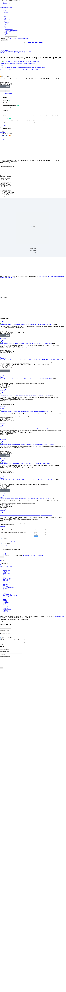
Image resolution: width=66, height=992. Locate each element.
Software (4, 599)
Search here (2, 37)
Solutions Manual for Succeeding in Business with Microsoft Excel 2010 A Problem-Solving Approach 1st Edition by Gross (25, 428)
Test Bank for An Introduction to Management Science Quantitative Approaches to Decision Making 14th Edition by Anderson (26, 515)
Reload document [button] (29, 252)
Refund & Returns (27, 541)
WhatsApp (11, 637)
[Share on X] (0, 132)
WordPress (12, 38)
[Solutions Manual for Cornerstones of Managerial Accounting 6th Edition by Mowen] (1, 61)
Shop (5, 21)
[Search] (3, 13)
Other (6, 33)
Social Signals (7, 19)
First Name (36, 528)
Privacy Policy (12, 541)
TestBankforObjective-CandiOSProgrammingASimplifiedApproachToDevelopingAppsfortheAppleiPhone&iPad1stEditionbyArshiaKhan (28, 479)
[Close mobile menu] (0, 565)
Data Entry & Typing (7, 578)
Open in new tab (38, 252)
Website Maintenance (7, 609)
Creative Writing (6, 575)
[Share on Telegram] (4, 132)
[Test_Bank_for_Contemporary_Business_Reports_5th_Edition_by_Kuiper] (15, 51)
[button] (3, 338)
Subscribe (36, 536)
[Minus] (13, 89)
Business (4, 572)
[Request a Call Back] (4, 554)
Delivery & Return (8, 93)
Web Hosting (5, 606)
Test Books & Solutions (9, 26)
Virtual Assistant (6, 604)
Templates (5, 600)
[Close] (0, 278)
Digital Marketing (6, 579)
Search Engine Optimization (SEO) (10, 595)
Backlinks (5, 571)
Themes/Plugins (6, 602)
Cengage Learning (9, 29)
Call (2, 637)
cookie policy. (58, 616)
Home (5, 16)
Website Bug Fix (6, 608)
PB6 (6, 34)
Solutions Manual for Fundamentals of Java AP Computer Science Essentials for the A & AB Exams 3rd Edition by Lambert (25, 498)
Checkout (7, 23)
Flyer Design (5, 580)
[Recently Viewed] (5, 554)
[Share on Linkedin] (3, 132)
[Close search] (1, 559)
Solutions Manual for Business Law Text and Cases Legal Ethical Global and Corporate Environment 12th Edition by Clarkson (26, 343)
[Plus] (0, 89)
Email (35, 533)
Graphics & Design (6, 581)
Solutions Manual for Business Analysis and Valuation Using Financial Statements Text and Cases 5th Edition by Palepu (24, 463)
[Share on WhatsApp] (5, 132)
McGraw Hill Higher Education (11, 30)
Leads (4, 585)
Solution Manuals (24, 38)
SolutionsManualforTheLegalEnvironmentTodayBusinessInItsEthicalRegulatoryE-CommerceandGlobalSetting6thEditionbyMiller (26, 378)
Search (3, 40)
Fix (15, 38)
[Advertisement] (33, 150)
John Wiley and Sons (9, 31)
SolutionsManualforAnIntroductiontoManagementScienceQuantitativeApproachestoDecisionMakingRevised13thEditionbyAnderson (27, 324)
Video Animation (6, 603)
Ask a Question (7, 125)
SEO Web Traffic (6, 596)
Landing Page (5, 584)
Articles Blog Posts (6, 570)
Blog (5, 18)
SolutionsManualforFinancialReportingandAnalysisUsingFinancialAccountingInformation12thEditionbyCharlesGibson (24, 411)
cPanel (4, 574)
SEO (9, 38)
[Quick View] (3, 322)
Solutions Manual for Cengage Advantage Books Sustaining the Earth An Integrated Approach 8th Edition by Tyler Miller (25, 395)
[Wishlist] (1, 54)
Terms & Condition (19, 541)
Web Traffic (5, 607)
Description (5, 139)
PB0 (6, 32)
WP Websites (5, 610)
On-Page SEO (5, 588)
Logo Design (5, 586)
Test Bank (18, 38)
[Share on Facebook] (1, 132)
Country (1, 626)
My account (7, 22)
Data (4, 577)
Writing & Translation (7, 611)
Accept (62, 616)
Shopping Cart (8, 24)
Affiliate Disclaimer (5, 541)
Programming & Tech (7, 594)
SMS (6, 637)
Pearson (6, 27)
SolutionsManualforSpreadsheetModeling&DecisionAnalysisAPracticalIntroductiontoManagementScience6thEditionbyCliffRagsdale (27, 444)
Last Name (36, 530)
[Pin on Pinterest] (2, 132)
